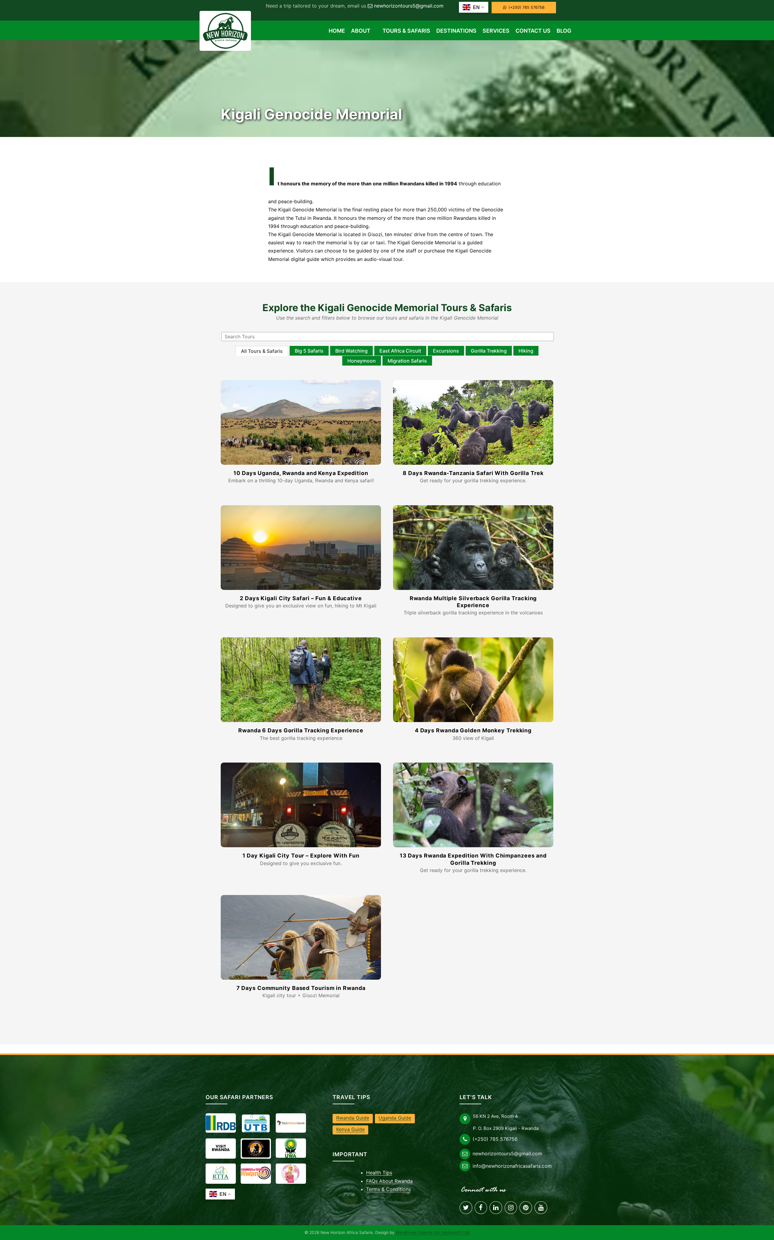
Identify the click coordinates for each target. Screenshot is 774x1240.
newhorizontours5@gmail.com (409, 6)
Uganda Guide (395, 1118)
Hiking (526, 351)
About (360, 31)
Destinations (456, 31)
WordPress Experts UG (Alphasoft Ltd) (433, 1232)
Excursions (446, 351)
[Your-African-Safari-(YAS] (291, 1123)
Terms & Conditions (388, 1189)
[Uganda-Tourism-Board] (256, 1123)
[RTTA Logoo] (221, 1173)
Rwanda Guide (352, 1118)
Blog (564, 31)
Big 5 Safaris (309, 351)
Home (337, 31)
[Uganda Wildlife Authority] (291, 1148)
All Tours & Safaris (262, 351)
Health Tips (379, 1173)
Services (496, 31)
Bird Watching (351, 351)
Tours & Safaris (406, 31)
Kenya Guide (350, 1129)
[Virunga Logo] (256, 1148)
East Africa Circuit (400, 351)
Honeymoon (361, 361)
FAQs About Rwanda (389, 1181)
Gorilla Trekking (489, 351)
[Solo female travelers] (291, 1173)
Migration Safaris (407, 361)
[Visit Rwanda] (221, 1148)
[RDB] (221, 1123)
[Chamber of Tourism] (256, 1173)
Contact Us (533, 31)
